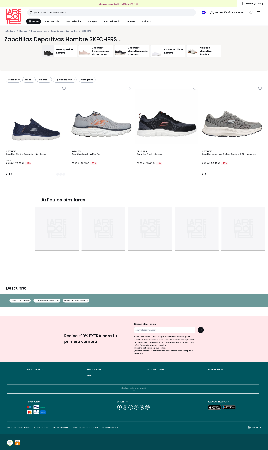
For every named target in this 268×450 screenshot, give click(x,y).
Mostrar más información (134, 388)
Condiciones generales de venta (19, 427)
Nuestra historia (111, 21)
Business (146, 21)
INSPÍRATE (91, 375)
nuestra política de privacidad (149, 348)
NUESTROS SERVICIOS (96, 369)
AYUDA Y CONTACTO (35, 369)
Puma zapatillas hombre (76, 300)
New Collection (74, 21)
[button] (258, 12)
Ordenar (12, 79)
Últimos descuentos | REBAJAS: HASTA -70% (118, 4)
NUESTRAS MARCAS (215, 369)
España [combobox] (255, 427)
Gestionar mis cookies (110, 427)
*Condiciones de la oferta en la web (85, 427)
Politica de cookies (41, 427)
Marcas (131, 21)
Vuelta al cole (52, 21)
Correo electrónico (145, 324)
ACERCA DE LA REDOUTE (157, 369)
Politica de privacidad (60, 427)
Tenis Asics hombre (20, 300)
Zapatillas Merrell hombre (47, 300)
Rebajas (92, 21)
